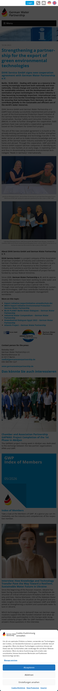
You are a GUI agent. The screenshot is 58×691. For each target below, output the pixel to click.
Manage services (10, 660)
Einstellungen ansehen (29, 682)
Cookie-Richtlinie (18, 688)
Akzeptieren (29, 667)
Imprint (43, 688)
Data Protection (33, 688)
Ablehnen (29, 674)
